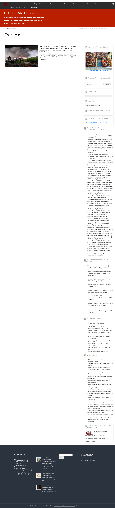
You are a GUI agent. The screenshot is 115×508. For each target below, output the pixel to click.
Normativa (76, 4)
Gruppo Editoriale (30, 7)
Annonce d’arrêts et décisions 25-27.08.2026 (99, 284)
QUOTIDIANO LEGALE (21, 13)
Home (12, 4)
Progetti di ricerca (40, 4)
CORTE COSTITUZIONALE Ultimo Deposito (97, 122)
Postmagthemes (80, 505)
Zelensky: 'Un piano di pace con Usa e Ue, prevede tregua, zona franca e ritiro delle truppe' (98, 369)
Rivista (19, 4)
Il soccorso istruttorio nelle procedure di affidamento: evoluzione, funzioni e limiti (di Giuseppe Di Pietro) (49, 477)
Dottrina (67, 4)
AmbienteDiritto (95, 319)
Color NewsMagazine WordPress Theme (64, 505)
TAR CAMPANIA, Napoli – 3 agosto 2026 (98, 351)
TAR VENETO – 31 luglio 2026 (95, 325)
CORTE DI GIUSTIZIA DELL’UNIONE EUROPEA (94, 129)
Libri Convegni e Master (92, 4)
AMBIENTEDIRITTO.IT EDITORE (98, 70)
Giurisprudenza (55, 4)
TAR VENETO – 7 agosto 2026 (95, 323)
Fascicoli (27, 4)
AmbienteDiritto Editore (88, 460)
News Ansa (93, 355)
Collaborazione (15, 7)
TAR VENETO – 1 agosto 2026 (95, 327)
